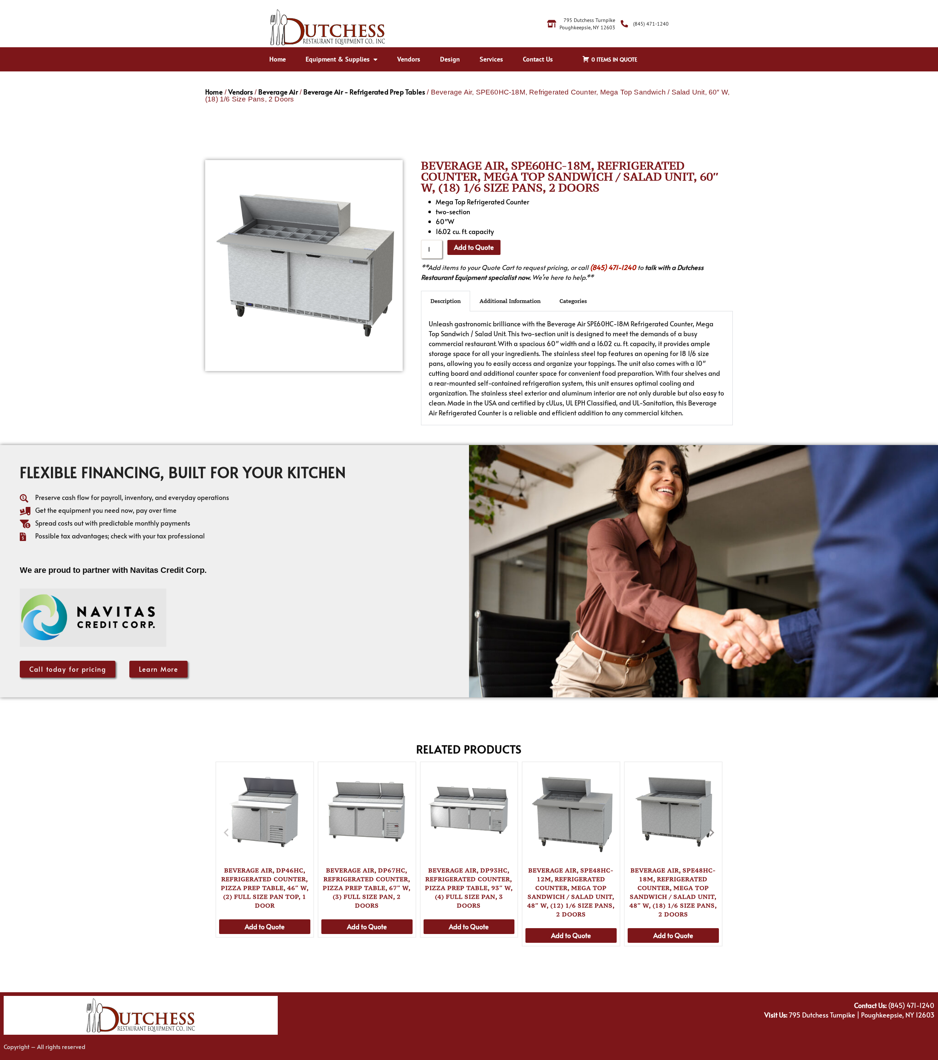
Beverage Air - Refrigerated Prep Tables (364, 91)
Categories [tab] (573, 300)
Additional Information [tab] (510, 300)
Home (277, 59)
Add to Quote (474, 247)
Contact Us (538, 59)
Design (450, 59)
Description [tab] (446, 300)
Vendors (408, 59)
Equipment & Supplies (338, 59)
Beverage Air (278, 91)
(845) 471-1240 (613, 267)
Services (491, 59)
